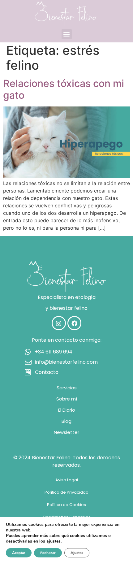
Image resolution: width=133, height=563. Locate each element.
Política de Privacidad (66, 492)
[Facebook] (74, 323)
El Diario (66, 410)
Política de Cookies (66, 505)
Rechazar (48, 552)
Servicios (67, 387)
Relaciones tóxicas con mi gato (63, 89)
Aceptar (18, 552)
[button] (67, 34)
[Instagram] (59, 323)
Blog (66, 421)
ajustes (53, 541)
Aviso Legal (66, 480)
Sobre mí (66, 399)
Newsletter (66, 432)
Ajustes (77, 552)
